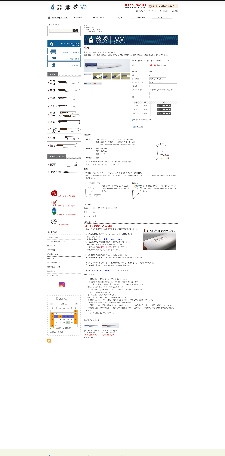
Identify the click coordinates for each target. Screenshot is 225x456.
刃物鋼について (52, 238)
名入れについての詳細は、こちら (105, 271)
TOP (85, 25)
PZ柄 (98, 29)
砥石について (52, 258)
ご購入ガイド (140, 11)
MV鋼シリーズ (90, 27)
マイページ (152, 11)
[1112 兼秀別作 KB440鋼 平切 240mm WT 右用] (110, 325)
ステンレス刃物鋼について (56, 241)
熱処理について (52, 254)
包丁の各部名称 (52, 275)
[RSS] (49, 341)
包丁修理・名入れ (91, 31)
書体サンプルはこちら (112, 239)
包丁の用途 (51, 250)
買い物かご (164, 11)
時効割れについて (53, 267)
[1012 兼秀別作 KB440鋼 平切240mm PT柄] (92, 325)
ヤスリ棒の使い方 (53, 263)
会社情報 (174, 11)
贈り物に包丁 (52, 271)
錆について (51, 246)
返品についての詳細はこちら (143, 120)
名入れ (101, 31)
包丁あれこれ (52, 232)
